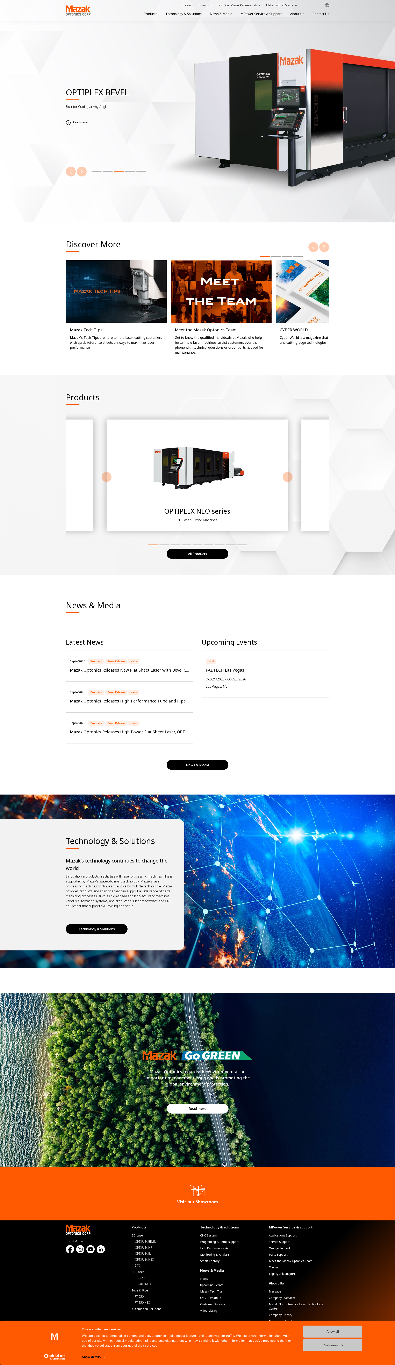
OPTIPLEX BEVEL (145, 1241)
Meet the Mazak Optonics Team (291, 1261)
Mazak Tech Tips (211, 1291)
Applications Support (283, 1235)
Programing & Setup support (219, 1242)
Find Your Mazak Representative (239, 5)
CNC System (208, 1235)
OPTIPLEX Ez (143, 1253)
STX (137, 1265)
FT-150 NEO (142, 1302)
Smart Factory (210, 1261)
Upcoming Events (211, 1285)
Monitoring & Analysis (215, 1254)
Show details (91, 1357)
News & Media (221, 14)
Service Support (279, 1242)
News (204, 1279)
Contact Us (321, 14)
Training (274, 1267)
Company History (280, 1315)
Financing (205, 5)
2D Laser (138, 1235)
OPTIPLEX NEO (144, 1259)
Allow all (332, 1331)
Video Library (208, 1310)
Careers (187, 5)
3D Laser (138, 1272)
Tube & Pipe (140, 1290)
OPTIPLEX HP (143, 1247)
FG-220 (139, 1278)
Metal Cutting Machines (281, 5)
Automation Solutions (146, 1309)
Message (275, 1291)
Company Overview (282, 1298)
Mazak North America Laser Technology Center (296, 1306)
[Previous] (71, 171)
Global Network (327, 5)
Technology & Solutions (183, 14)
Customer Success (212, 1304)
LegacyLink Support (282, 1274)
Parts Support (278, 1254)
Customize (330, 1345)
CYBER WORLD (210, 1298)
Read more (197, 1108)
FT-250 (139, 1296)
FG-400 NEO (143, 1284)
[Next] (82, 171)
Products (150, 14)
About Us (297, 14)
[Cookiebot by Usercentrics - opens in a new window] (55, 1357)
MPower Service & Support (261, 14)
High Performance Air (214, 1248)
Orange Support (279, 1248)
